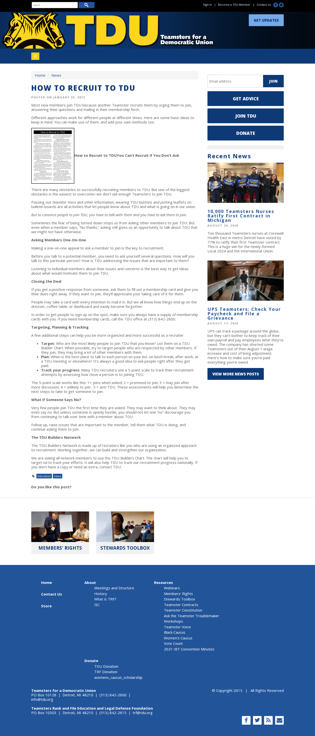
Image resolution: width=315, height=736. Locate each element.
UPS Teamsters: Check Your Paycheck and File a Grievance (244, 313)
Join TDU (245, 116)
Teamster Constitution (183, 610)
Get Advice (246, 99)
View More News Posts (235, 373)
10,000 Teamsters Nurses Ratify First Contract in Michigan (240, 215)
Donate (245, 133)
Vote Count (173, 643)
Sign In (207, 4)
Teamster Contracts (181, 604)
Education (44, 476)
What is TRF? (105, 598)
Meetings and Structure (114, 587)
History (100, 593)
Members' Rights (178, 593)
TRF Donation (105, 671)
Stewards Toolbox (179, 598)
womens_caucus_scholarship (118, 677)
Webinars (172, 587)
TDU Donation (106, 666)
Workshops (173, 621)
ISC (97, 604)
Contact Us (264, 4)
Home (40, 75)
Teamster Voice (177, 626)
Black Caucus (174, 632)
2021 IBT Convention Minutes (189, 649)
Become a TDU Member (234, 4)
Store (46, 605)
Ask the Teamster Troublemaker (191, 615)
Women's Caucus (178, 637)
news (57, 476)
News (56, 75)
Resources (163, 582)
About (90, 582)
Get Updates (266, 19)
